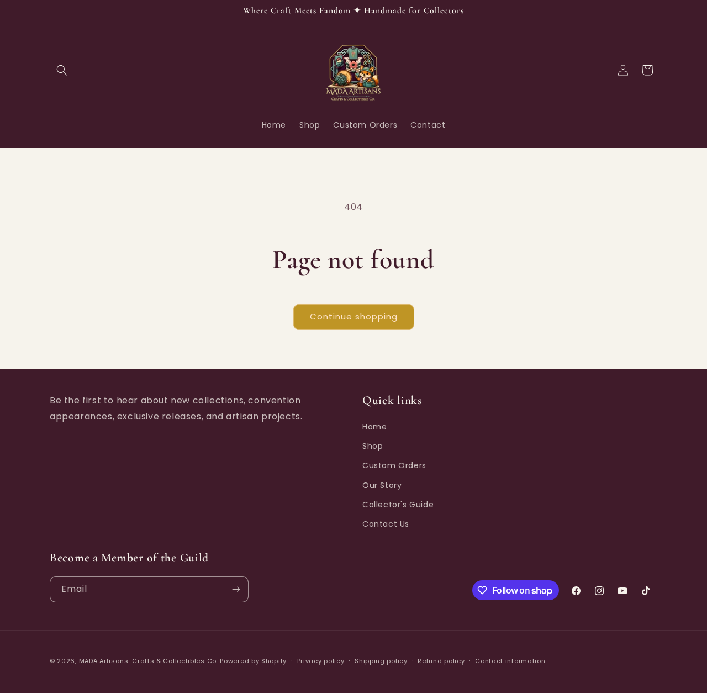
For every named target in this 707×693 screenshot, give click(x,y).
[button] (62, 70)
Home (374, 426)
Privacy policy (321, 661)
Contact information (510, 661)
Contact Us (385, 523)
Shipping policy (381, 661)
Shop (372, 446)
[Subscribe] (236, 589)
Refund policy (441, 661)
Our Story (382, 485)
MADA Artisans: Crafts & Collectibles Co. (149, 661)
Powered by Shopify (253, 661)
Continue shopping (354, 316)
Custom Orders (394, 465)
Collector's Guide (398, 504)
